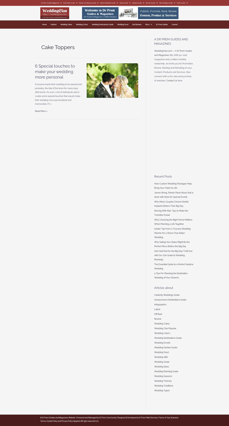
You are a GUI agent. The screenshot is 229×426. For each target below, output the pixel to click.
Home (44, 24)
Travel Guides (181, 3)
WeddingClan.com (163, 51)
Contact (175, 24)
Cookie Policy (52, 421)
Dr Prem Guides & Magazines (50, 3)
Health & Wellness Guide (107, 3)
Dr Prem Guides (162, 24)
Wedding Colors (82, 24)
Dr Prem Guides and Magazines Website (58, 418)
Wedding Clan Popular (165, 328)
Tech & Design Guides (166, 3)
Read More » (41, 110)
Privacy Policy (67, 421)
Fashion (54, 24)
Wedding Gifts (161, 357)
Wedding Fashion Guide (165, 347)
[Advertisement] (174, 128)
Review (157, 319)
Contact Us (171, 80)
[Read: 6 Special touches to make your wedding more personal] (112, 80)
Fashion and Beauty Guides (87, 3)
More (147, 24)
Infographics (160, 304)
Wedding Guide (161, 362)
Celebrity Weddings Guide (167, 295)
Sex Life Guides (150, 3)
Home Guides (124, 3)
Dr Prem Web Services (148, 418)
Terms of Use (164, 418)
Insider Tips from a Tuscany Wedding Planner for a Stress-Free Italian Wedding (172, 233)
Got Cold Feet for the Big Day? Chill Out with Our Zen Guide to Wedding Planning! (173, 255)
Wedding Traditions (163, 385)
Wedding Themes (163, 381)
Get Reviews (137, 24)
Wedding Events (162, 342)
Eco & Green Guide (69, 3)
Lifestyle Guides (137, 3)
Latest (157, 309)
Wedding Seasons (163, 376)
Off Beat (158, 314)
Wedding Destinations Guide (102, 24)
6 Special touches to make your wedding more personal (55, 71)
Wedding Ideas (161, 366)
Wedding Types (162, 390)
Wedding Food (122, 24)
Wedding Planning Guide (166, 371)
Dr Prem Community (107, 418)
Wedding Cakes (66, 24)
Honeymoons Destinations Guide (170, 300)
